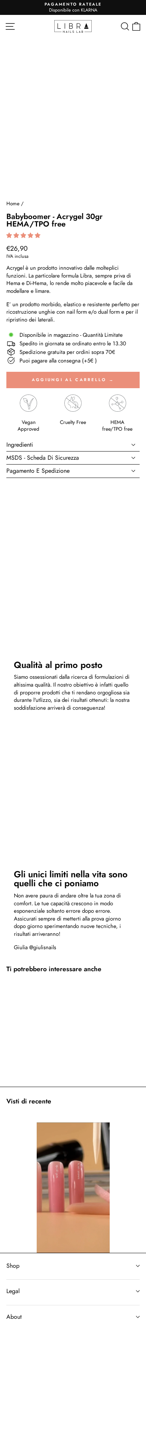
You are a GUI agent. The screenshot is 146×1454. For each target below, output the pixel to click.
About (14, 1316)
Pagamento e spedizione (38, 470)
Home (12, 203)
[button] (24, 235)
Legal (13, 1291)
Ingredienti (19, 444)
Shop (12, 1265)
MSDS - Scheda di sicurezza (42, 457)
